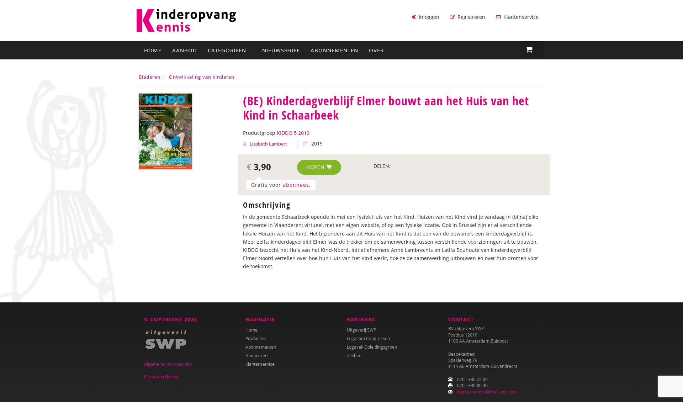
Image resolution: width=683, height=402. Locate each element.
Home (153, 50)
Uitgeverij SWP (361, 330)
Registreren (470, 17)
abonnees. (297, 184)
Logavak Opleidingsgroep (372, 347)
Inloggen (428, 17)
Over (376, 50)
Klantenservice (520, 17)
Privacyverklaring (161, 376)
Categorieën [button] (228, 50)
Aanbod (184, 50)
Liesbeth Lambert (268, 144)
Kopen (316, 167)
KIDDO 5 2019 (293, 132)
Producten (255, 338)
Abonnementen (334, 50)
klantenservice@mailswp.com (486, 392)
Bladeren (149, 77)
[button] (532, 50)
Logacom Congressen (368, 338)
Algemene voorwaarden (168, 364)
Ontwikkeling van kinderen (201, 77)
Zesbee (354, 355)
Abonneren (256, 355)
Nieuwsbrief (281, 50)
